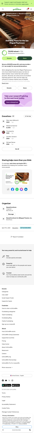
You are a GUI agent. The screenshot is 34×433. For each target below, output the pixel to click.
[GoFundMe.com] (17, 9)
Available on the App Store (16, 385)
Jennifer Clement (11, 136)
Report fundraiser (18, 237)
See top (28, 116)
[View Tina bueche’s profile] (3, 132)
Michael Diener (10, 142)
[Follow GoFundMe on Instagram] (12, 380)
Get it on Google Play (6, 385)
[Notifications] (27, 9)
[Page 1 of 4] (15, 45)
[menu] (31, 9)
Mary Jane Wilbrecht (12, 120)
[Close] (31, 3)
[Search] (2, 9)
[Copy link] (8, 189)
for (18, 14)
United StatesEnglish (18, 375)
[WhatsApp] (17, 189)
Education (15, 228)
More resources (6, 367)
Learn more (25, 4)
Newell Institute (11, 207)
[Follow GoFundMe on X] (9, 380)
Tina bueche (10, 131)
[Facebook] (12, 189)
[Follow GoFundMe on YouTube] (6, 380)
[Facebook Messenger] (21, 189)
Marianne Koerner (11, 125)
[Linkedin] (25, 189)
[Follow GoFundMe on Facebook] (2, 380)
